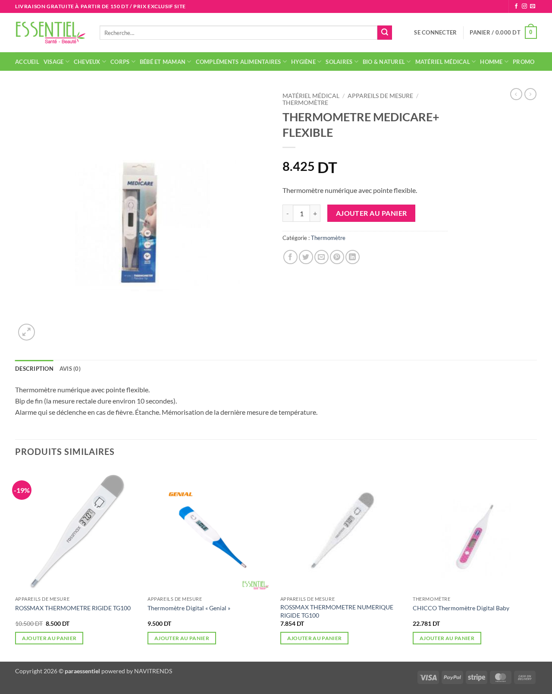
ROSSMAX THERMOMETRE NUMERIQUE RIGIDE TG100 (336, 611)
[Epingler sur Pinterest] (337, 257)
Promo (523, 61)
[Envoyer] (384, 32)
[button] (435, 32)
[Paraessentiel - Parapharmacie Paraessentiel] (51, 33)
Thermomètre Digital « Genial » (188, 608)
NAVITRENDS (153, 671)
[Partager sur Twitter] (306, 257)
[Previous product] (530, 94)
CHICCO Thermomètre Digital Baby (461, 608)
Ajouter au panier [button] (49, 638)
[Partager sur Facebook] (290, 257)
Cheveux (87, 61)
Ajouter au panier (371, 213)
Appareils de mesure (380, 95)
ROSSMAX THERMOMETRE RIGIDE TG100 (73, 608)
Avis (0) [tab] (70, 368)
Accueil (27, 61)
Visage (54, 61)
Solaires (339, 61)
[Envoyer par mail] (321, 257)
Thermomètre (305, 102)
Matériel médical (442, 61)
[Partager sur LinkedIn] (352, 257)
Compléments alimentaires (238, 61)
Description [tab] (34, 368)
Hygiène (303, 61)
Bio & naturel (384, 61)
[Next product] (516, 94)
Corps (119, 61)
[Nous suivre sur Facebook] (516, 6)
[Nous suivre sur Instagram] (524, 6)
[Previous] (15, 564)
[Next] (536, 564)
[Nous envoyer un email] (532, 6)
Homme (491, 61)
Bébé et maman (162, 61)
